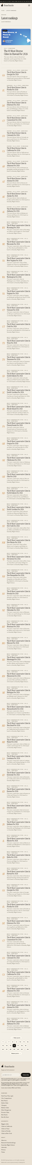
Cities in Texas (5, 1128)
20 (3, 1049)
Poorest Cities (5, 1112)
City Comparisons (6, 1098)
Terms (3, 1152)
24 (18, 1049)
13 (3, 1045)
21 (6, 1049)
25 (22, 1049)
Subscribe (26, 1075)
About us (3, 1140)
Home (3, 10)
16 (14, 1045)
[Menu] (29, 5)
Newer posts (16, 1053)
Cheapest (4, 1105)
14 (6, 1045)
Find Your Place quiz (7, 1096)
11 (24, 1042)
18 (21, 1045)
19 (25, 1045)
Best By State (5, 1117)
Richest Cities (5, 1107)
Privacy (3, 1149)
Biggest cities (5, 1124)
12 (27, 1042)
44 (28, 1049)
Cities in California (6, 1126)
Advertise (4, 1147)
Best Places (4, 1100)
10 (20, 1042)
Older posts (16, 1038)
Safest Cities (4, 1103)
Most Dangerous (6, 1110)
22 (10, 1049)
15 (10, 1045)
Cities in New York (6, 1133)
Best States (4, 1114)
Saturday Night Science (13, 1084)
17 (18, 1045)
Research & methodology (8, 1142)
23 (14, 1049)
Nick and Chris (16, 1088)
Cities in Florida (5, 1131)
